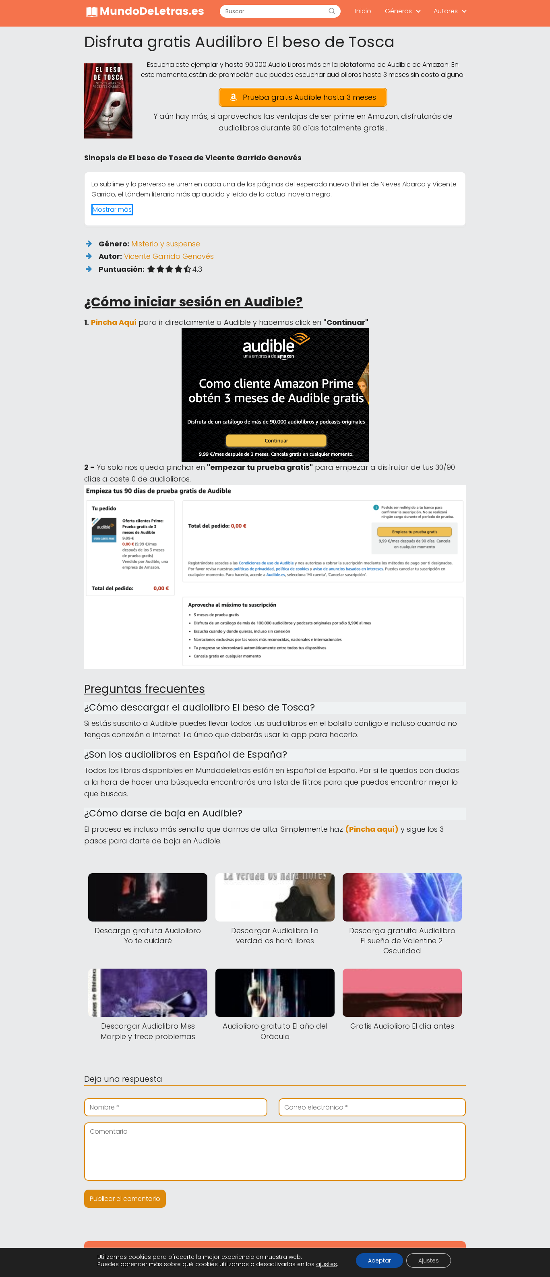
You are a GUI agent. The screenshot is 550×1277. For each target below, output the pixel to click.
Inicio (363, 11)
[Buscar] (331, 11)
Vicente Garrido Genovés (169, 256)
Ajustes (428, 1260)
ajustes (326, 1264)
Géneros (398, 11)
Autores (446, 11)
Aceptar (379, 1260)
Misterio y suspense (165, 244)
